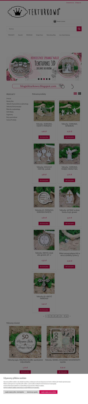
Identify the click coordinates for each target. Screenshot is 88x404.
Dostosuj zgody (32, 392)
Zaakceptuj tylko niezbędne (14, 392)
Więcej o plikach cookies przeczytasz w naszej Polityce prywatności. (21, 387)
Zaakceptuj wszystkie (48, 392)
